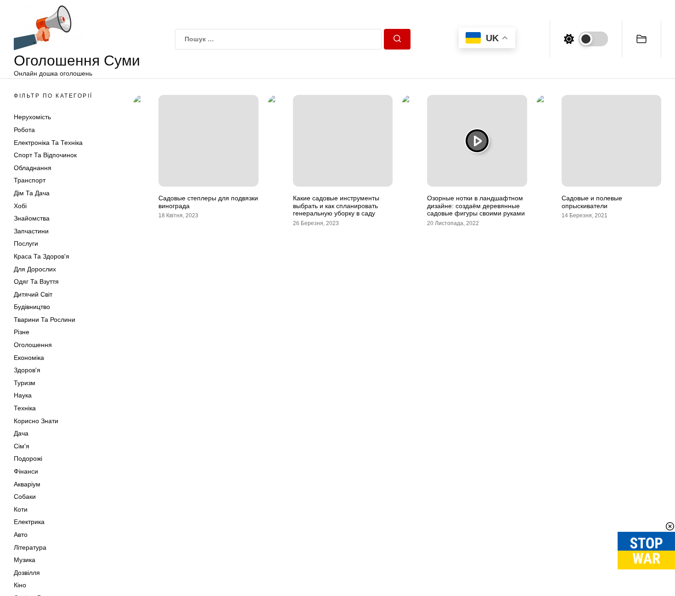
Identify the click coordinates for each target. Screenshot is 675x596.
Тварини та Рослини (44, 319)
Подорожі (28, 458)
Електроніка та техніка (48, 142)
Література (30, 547)
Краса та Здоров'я (41, 256)
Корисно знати (36, 421)
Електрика (29, 521)
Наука (23, 395)
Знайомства (32, 218)
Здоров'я (27, 370)
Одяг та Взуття (36, 281)
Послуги (26, 243)
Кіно (20, 585)
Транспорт (29, 180)
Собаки (25, 496)
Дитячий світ (33, 294)
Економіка (29, 357)
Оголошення (33, 344)
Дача (21, 433)
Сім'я (21, 446)
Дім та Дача (32, 193)
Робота (24, 129)
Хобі (20, 206)
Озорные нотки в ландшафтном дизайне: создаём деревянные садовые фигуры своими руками (476, 205)
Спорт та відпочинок (45, 155)
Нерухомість (32, 117)
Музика (24, 559)
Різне (21, 332)
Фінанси (26, 471)
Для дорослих (35, 269)
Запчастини (31, 231)
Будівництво (32, 306)
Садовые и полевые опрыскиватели (592, 202)
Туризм (24, 382)
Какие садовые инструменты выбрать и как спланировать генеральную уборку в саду (336, 205)
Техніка (25, 408)
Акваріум (27, 484)
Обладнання (32, 167)
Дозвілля (27, 572)
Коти (21, 509)
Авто (21, 534)
